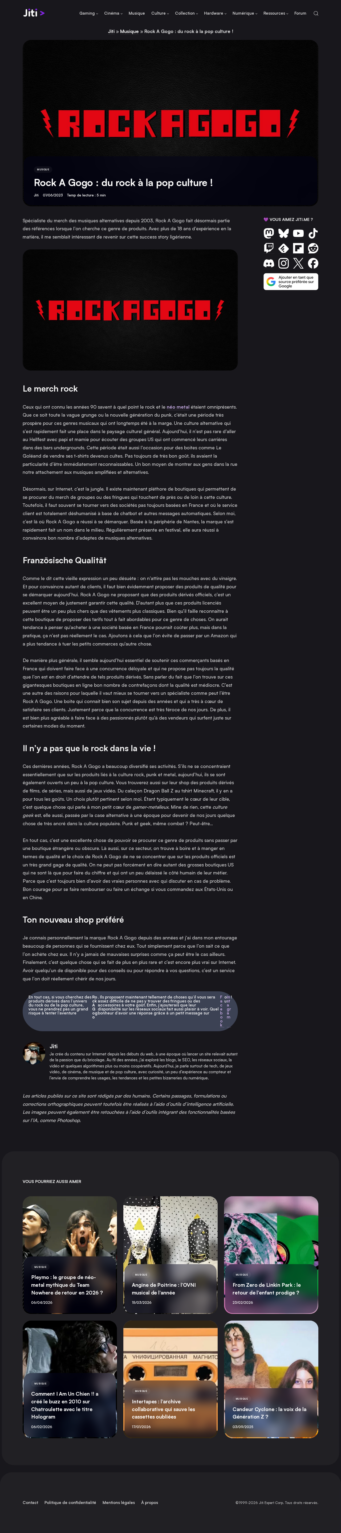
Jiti (111, 31)
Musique (129, 31)
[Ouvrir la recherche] (316, 13)
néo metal (178, 407)
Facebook (221, 1011)
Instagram (229, 1007)
